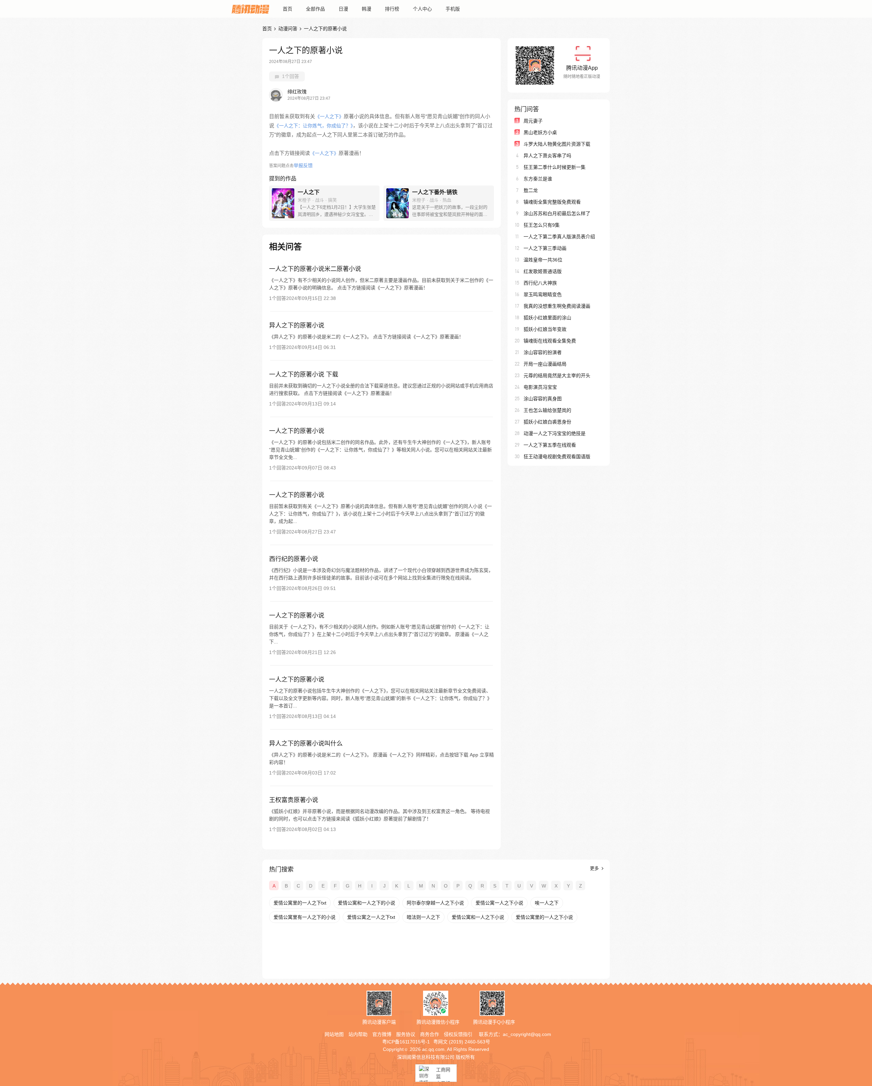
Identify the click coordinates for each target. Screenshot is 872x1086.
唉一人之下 (547, 903)
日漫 (343, 9)
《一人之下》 (329, 116)
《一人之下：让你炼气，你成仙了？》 (313, 125)
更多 (595, 868)
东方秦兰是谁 (538, 178)
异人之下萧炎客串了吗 (547, 155)
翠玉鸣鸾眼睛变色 (543, 294)
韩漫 (366, 9)
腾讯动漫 (250, 9)
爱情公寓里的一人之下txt (300, 903)
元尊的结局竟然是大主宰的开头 (557, 375)
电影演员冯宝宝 (540, 387)
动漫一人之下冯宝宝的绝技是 (555, 433)
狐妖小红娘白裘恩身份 (547, 422)
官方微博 (381, 1034)
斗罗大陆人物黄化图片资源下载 (557, 144)
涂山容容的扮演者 (543, 352)
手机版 (453, 9)
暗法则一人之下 (423, 917)
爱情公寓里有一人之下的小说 (305, 917)
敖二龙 (531, 190)
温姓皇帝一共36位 (543, 259)
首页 (287, 9)
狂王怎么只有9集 (542, 225)
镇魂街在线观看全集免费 (550, 341)
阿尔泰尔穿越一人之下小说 (435, 903)
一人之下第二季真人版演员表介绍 (559, 236)
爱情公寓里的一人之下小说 (544, 917)
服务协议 (405, 1034)
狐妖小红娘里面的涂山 (547, 317)
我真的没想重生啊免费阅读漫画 (557, 306)
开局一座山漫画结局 (545, 364)
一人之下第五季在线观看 (550, 445)
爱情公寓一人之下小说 (499, 903)
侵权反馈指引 (458, 1034)
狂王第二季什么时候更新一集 (555, 167)
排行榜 (392, 9)
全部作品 (315, 9)
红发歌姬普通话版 (543, 271)
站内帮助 (358, 1034)
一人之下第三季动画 (545, 248)
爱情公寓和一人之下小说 (478, 917)
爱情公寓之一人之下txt (371, 917)
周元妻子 (533, 121)
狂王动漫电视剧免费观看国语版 (557, 456)
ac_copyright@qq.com (527, 1034)
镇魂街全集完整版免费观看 (552, 202)
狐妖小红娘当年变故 (545, 329)
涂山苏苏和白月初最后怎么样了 (557, 213)
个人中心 (422, 9)
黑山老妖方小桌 (540, 132)
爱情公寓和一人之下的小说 (366, 903)
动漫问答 (287, 28)
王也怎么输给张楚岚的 (547, 410)
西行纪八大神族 (540, 283)
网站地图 (334, 1034)
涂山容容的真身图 (543, 398)
